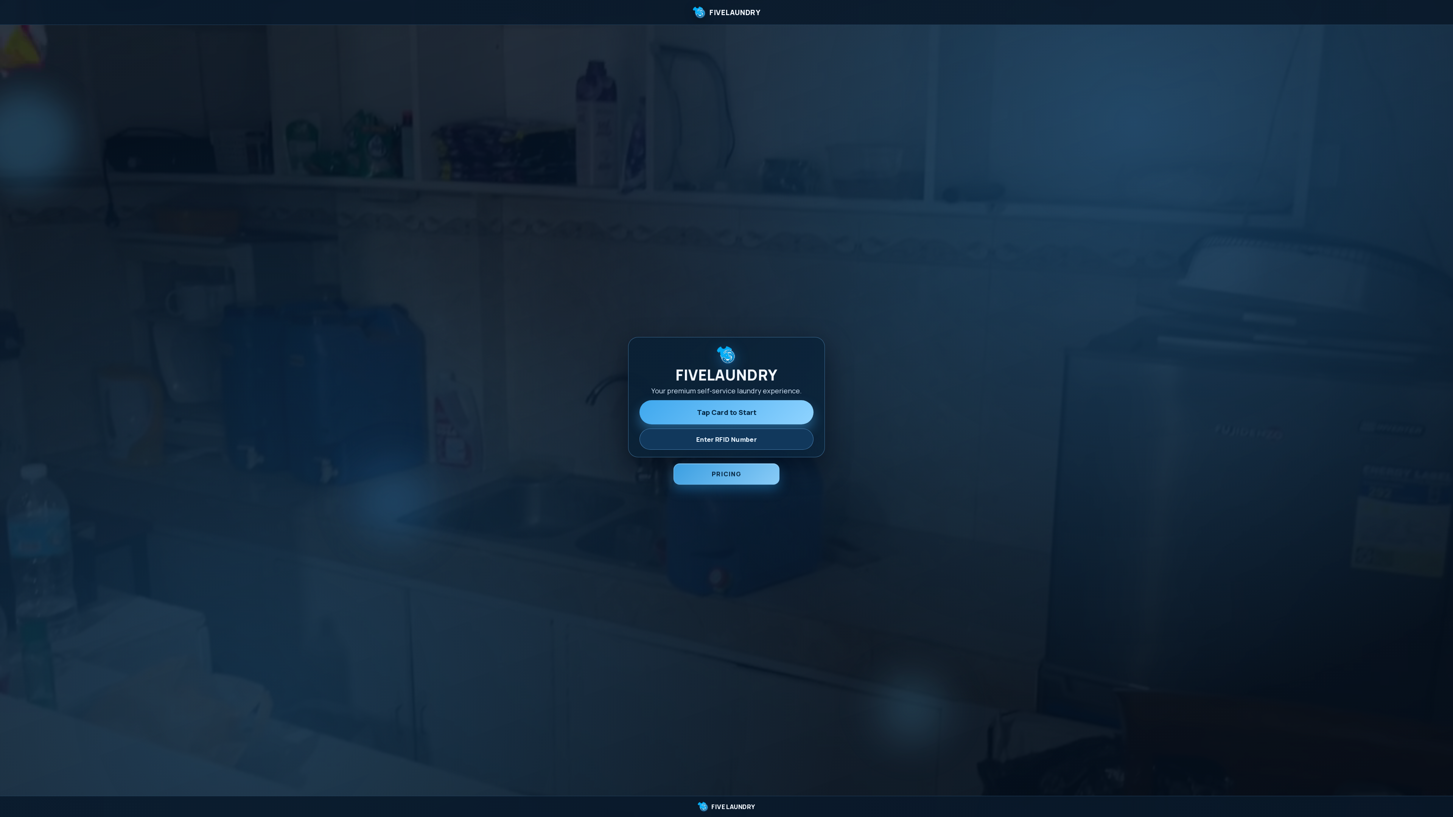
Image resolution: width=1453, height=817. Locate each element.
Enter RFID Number (726, 439)
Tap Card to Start (726, 412)
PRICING (726, 473)
